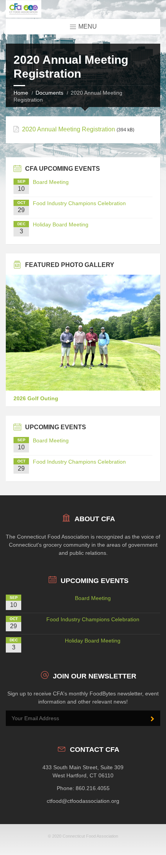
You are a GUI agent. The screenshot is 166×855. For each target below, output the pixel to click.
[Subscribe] (152, 719)
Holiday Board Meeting (60, 224)
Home (21, 93)
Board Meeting (51, 182)
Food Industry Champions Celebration (79, 203)
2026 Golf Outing (36, 398)
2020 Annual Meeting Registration (68, 129)
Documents (49, 93)
